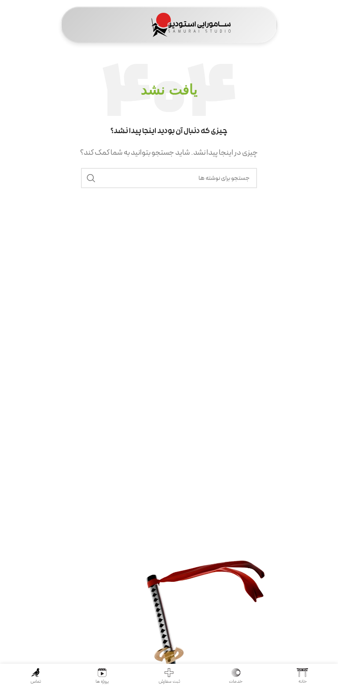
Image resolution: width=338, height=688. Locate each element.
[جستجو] (91, 178)
